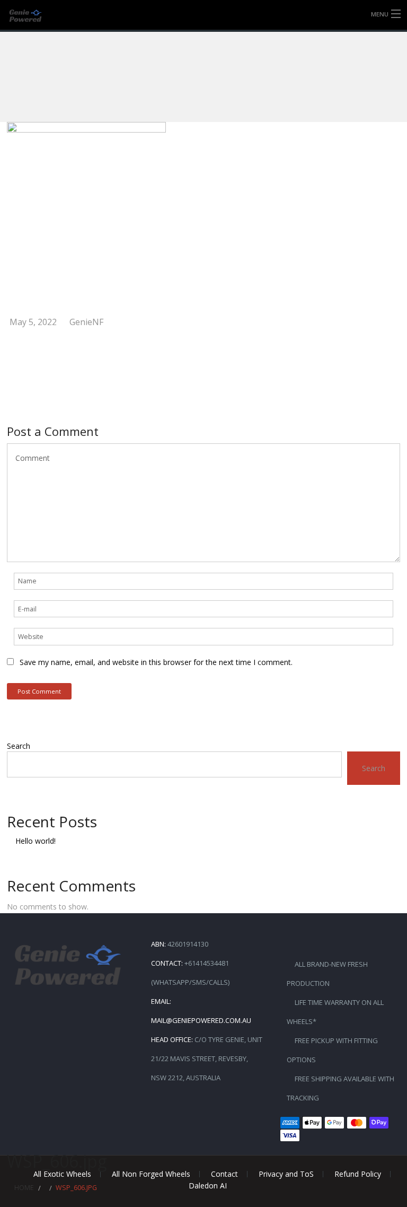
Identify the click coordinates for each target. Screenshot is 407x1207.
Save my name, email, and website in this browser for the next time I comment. (156, 662)
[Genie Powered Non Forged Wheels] (34, 16)
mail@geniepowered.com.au (201, 1020)
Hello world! (35, 841)
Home (24, 1187)
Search (18, 746)
